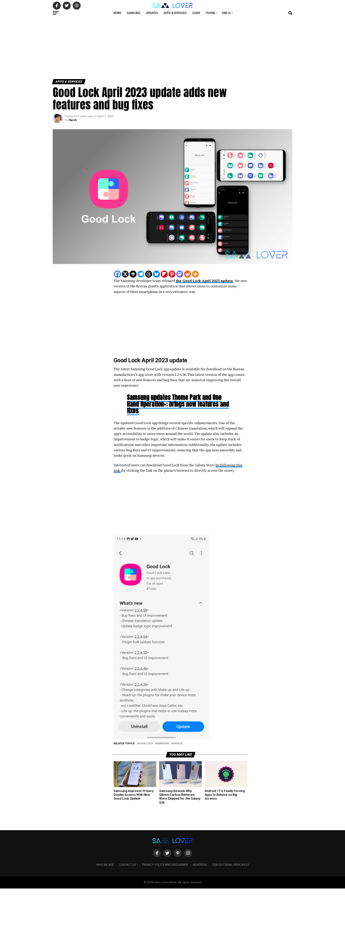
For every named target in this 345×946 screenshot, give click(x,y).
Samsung (133, 13)
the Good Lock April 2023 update (204, 280)
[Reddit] (187, 274)
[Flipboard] (164, 274)
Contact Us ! (128, 865)
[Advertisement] (120, 47)
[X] (125, 274)
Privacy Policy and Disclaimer (165, 865)
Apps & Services (175, 13)
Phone (210, 13)
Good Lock (146, 743)
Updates (152, 13)
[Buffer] (133, 274)
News (117, 13)
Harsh (73, 120)
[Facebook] (117, 274)
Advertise (200, 865)
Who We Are (105, 865)
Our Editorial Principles (230, 865)
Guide (196, 13)
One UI (226, 13)
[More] (195, 274)
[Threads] (148, 274)
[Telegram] (140, 274)
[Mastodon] (179, 274)
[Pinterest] (172, 274)
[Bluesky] (156, 274)
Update (177, 743)
